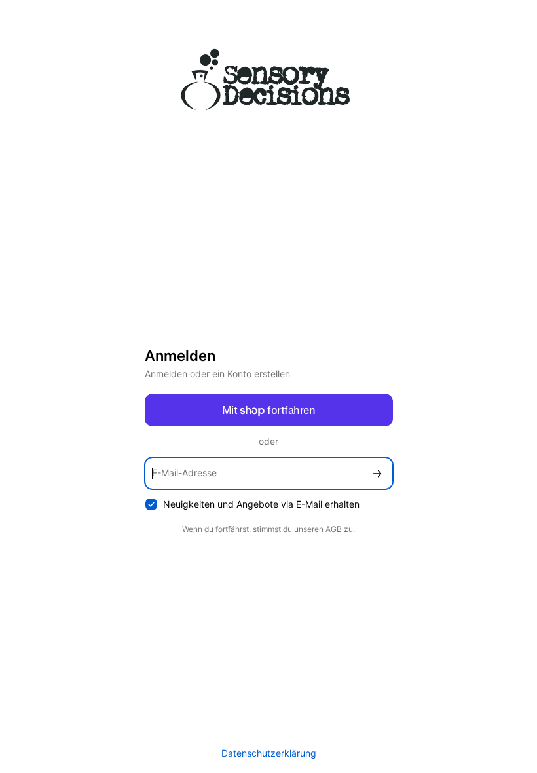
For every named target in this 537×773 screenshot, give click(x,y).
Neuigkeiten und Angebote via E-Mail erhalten (261, 504)
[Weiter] (377, 473)
